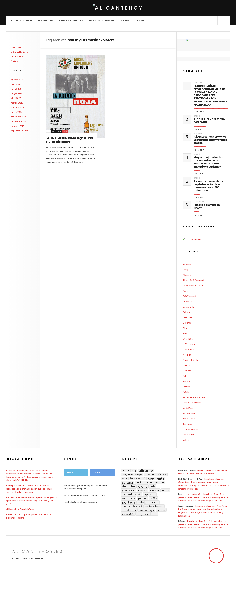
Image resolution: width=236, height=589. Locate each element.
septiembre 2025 (19, 130)
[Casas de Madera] (206, 239)
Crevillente (188, 301)
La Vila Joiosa (189, 344)
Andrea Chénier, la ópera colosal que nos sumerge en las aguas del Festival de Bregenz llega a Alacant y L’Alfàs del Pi (31, 500)
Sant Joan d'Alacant (192, 402)
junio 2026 (16, 88)
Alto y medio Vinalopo (193, 285)
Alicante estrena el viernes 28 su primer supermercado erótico (210, 140)
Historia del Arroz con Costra (207, 206)
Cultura (125, 20)
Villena (186, 439)
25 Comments (200, 112)
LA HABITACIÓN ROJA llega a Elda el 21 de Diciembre (69, 140)
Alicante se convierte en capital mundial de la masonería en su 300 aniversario (208, 186)
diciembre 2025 (18, 116)
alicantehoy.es (37, 551)
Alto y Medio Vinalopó (70, 20)
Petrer (186, 376)
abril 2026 (16, 98)
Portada (198, 83)
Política (186, 381)
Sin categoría (189, 413)
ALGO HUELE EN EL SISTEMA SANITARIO (209, 121)
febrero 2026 (17, 107)
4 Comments (200, 215)
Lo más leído (17, 56)
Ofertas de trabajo (191, 360)
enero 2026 (16, 112)
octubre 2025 (17, 126)
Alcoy (185, 269)
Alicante (16, 20)
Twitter (69, 472)
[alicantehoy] (118, 8)
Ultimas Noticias (19, 51)
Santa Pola (188, 408)
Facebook (97, 472)
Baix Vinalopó (45, 20)
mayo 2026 (16, 93)
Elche (29, 20)
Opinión (140, 20)
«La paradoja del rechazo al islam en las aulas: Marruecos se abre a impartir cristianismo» (209, 162)
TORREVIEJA (189, 418)
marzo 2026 (17, 102)
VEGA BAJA (94, 20)
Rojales (186, 392)
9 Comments (200, 129)
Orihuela (187, 370)
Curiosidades (200, 202)
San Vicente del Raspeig (194, 397)
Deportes (110, 20)
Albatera (187, 264)
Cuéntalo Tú (188, 306)
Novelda (187, 354)
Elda (65, 131)
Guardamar (188, 338)
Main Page (16, 47)
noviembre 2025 (19, 121)
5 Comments (200, 174)
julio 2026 (15, 84)
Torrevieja (187, 424)
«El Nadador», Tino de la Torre (20, 509)
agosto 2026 (17, 79)
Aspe (185, 290)
